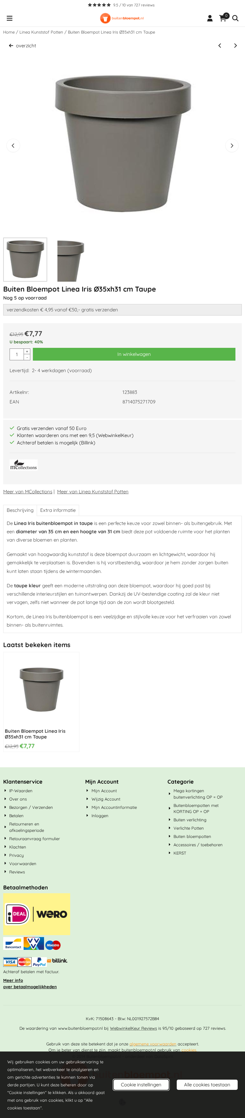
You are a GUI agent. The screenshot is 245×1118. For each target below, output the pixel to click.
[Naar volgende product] (235, 45)
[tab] (20, 510)
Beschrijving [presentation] (20, 510)
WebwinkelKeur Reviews (133, 1028)
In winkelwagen (134, 354)
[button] (9, 18)
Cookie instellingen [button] (141, 1085)
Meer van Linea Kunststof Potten (93, 492)
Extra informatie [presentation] (58, 510)
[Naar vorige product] (219, 45)
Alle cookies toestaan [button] (207, 1085)
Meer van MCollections (27, 492)
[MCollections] (24, 469)
